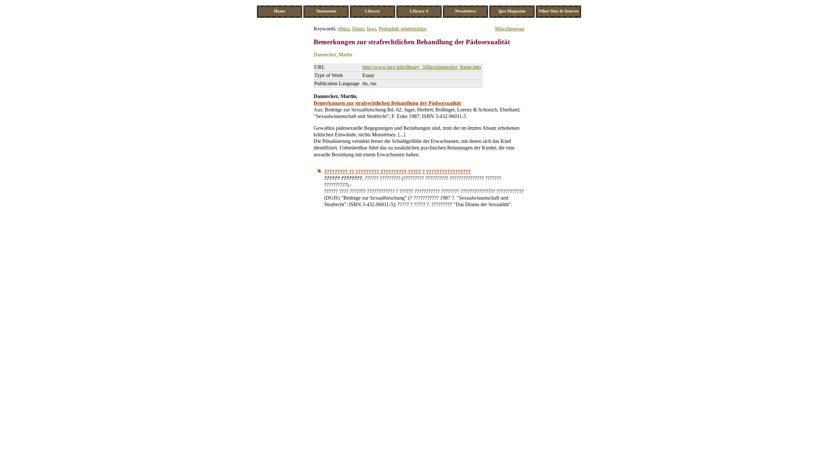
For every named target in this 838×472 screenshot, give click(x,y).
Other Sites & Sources (558, 11)
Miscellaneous (509, 28)
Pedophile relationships (403, 28)
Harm (358, 28)
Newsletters (465, 11)
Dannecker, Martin (333, 54)
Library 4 (419, 11)
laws (371, 28)
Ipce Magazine (512, 11)
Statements (326, 11)
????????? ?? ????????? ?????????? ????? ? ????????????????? (397, 171)
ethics (344, 28)
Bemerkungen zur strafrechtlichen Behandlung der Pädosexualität (387, 103)
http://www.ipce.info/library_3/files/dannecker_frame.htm (421, 67)
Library (372, 11)
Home (279, 11)
